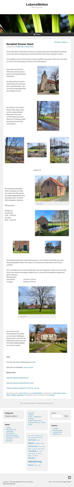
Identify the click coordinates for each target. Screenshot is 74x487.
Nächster (65, 42)
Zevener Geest (28, 367)
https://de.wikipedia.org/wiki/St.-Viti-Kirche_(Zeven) (22, 388)
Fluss (31, 443)
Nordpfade (13, 395)
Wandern (31, 458)
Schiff (29, 453)
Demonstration (34, 437)
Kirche (59, 393)
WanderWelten (38, 393)
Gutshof (42, 443)
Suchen (54, 413)
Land (32, 393)
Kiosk (40, 446)
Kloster (64, 393)
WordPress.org (57, 434)
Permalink (52, 395)
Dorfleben (30, 415)
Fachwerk (32, 440)
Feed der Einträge (57, 430)
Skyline (40, 453)
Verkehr (36, 455)
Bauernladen (37, 435)
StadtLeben (31, 413)
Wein (36, 465)
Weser (39, 465)
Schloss (33, 453)
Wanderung (20, 395)
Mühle (8, 395)
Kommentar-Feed (57, 432)
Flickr (69, 477)
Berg (42, 435)
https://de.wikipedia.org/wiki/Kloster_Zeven (20, 383)
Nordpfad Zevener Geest (34, 420)
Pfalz (41, 451)
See (37, 453)
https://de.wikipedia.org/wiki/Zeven (17, 378)
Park (38, 451)
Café (29, 437)
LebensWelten (37, 4)
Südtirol (29, 455)
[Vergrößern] (57, 68)
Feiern (38, 440)
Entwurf (40, 437)
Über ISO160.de (10, 433)
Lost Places (34, 448)
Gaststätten (37, 443)
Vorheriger (57, 42)
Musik (39, 448)
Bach (55, 393)
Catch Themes (67, 482)
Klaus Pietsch (30, 46)
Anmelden (55, 428)
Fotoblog (8, 427)
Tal (33, 455)
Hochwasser (33, 446)
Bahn (32, 435)
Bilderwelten (9, 440)
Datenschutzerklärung (12, 435)
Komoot (33, 362)
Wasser (31, 465)
